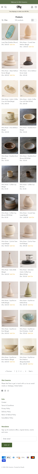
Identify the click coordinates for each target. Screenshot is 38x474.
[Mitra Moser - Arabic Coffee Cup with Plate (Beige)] (10, 88)
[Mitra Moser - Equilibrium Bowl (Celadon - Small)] (28, 318)
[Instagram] (5, 390)
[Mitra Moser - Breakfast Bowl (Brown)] (10, 145)
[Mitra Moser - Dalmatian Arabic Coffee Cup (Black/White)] (28, 259)
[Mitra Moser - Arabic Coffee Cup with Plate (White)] (28, 88)
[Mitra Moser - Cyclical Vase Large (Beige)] (10, 230)
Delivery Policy (6, 412)
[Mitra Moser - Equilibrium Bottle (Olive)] (28, 289)
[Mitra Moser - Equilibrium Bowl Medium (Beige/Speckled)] (28, 346)
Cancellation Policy (7, 418)
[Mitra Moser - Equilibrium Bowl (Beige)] (10, 318)
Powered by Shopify (19, 467)
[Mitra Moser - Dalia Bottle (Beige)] (10, 259)
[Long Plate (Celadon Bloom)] (10, 31)
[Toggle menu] (2, 7)
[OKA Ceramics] (19, 7)
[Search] (6, 7)
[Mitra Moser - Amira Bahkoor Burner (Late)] (28, 60)
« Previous (8, 371)
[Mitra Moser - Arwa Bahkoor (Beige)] (10, 117)
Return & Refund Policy (9, 415)
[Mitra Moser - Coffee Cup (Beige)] (10, 174)
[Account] (31, 7)
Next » (31, 371)
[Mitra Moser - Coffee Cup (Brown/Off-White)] (10, 202)
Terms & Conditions (8, 405)
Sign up (7, 445)
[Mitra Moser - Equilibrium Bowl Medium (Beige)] (10, 346)
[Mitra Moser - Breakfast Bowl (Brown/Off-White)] (28, 145)
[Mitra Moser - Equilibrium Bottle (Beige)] (10, 289)
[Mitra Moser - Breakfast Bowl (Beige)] (28, 117)
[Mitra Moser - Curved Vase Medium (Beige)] (28, 31)
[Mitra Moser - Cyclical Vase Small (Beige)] (28, 230)
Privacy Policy (6, 408)
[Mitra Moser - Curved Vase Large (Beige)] (28, 202)
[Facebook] (2, 390)
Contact (4, 402)
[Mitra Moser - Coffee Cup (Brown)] (28, 174)
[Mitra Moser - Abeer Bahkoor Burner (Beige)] (10, 60)
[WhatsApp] (8, 390)
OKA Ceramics (9, 467)
